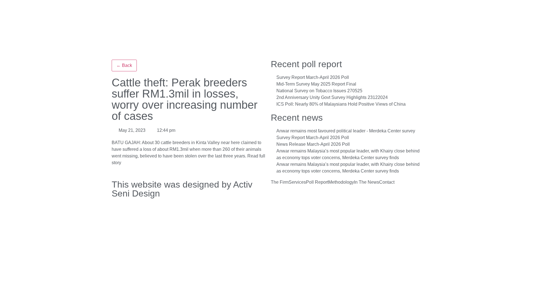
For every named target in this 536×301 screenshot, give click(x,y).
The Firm (280, 182)
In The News (366, 182)
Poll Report (317, 182)
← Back (124, 65)
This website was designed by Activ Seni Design (182, 188)
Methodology (341, 182)
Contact (386, 182)
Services (297, 182)
